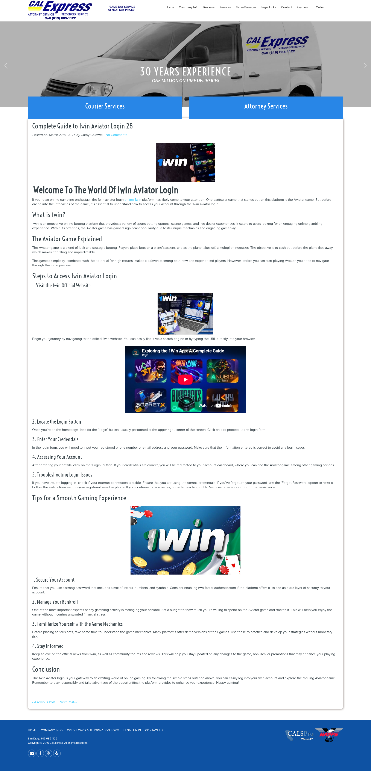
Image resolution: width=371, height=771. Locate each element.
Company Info (189, 7)
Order (320, 7)
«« (43, 702)
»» (68, 702)
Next (364, 65)
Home (170, 7)
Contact (286, 7)
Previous (6, 65)
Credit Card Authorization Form (93, 730)
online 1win (133, 200)
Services (225, 7)
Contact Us (154, 730)
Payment (303, 7)
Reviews (209, 7)
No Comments (116, 135)
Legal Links (268, 7)
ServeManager (246, 7)
